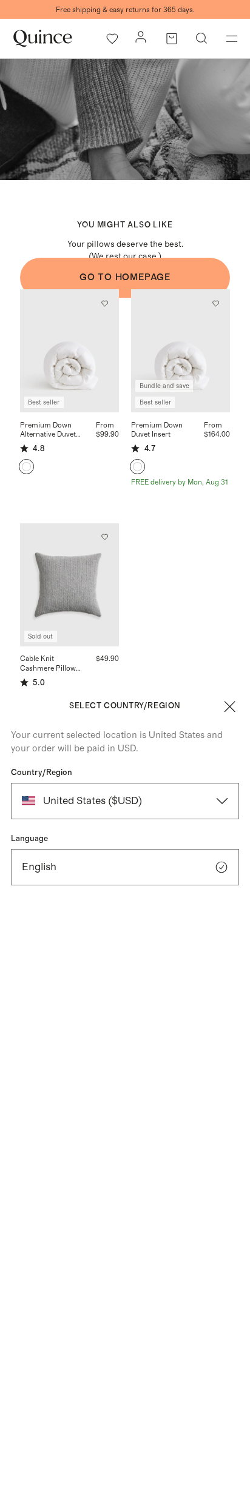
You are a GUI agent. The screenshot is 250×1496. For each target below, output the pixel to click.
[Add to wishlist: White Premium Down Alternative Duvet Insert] (104, 303)
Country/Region (41, 772)
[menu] (232, 39)
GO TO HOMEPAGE (125, 277)
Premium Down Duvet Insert (157, 429)
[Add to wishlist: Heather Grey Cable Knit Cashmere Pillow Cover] (104, 537)
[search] (201, 39)
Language (29, 838)
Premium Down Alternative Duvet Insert (48, 430)
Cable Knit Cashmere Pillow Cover (48, 664)
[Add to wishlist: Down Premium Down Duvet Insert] (216, 303)
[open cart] (172, 39)
